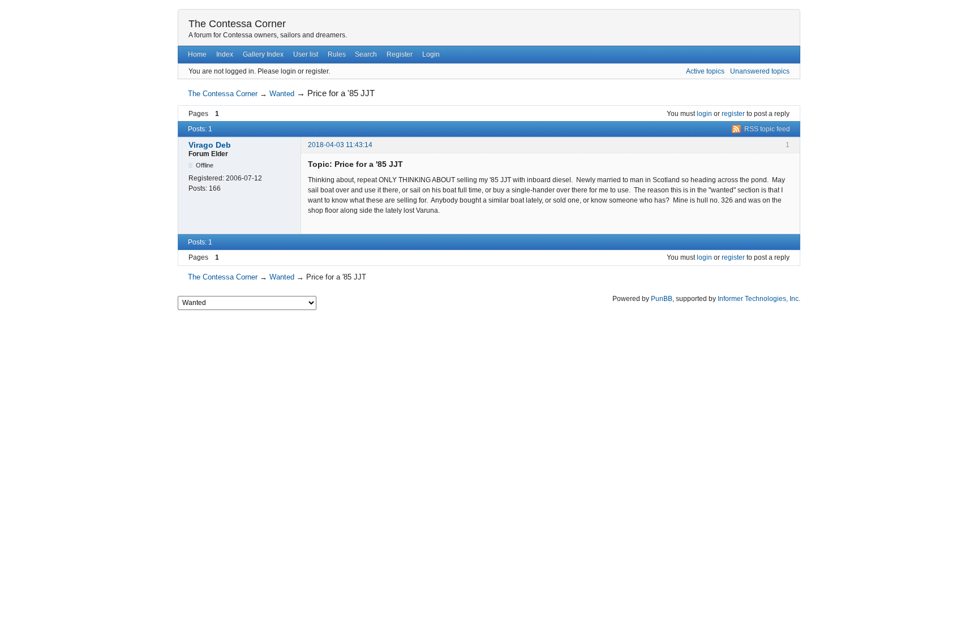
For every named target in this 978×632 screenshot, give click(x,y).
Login (431, 54)
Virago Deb (209, 144)
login (704, 114)
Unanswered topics (760, 71)
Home (197, 54)
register (733, 114)
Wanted (281, 93)
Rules (337, 54)
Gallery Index (263, 54)
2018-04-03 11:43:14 (340, 145)
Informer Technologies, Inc (758, 299)
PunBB (661, 299)
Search (366, 54)
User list (305, 54)
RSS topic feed (767, 129)
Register (400, 54)
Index (224, 54)
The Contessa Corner (237, 23)
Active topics (705, 71)
